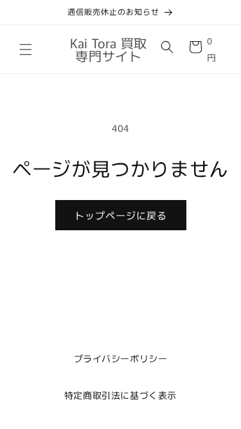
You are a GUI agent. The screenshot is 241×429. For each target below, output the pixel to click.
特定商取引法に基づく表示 (120, 394)
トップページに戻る (121, 215)
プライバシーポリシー (121, 358)
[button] (26, 49)
